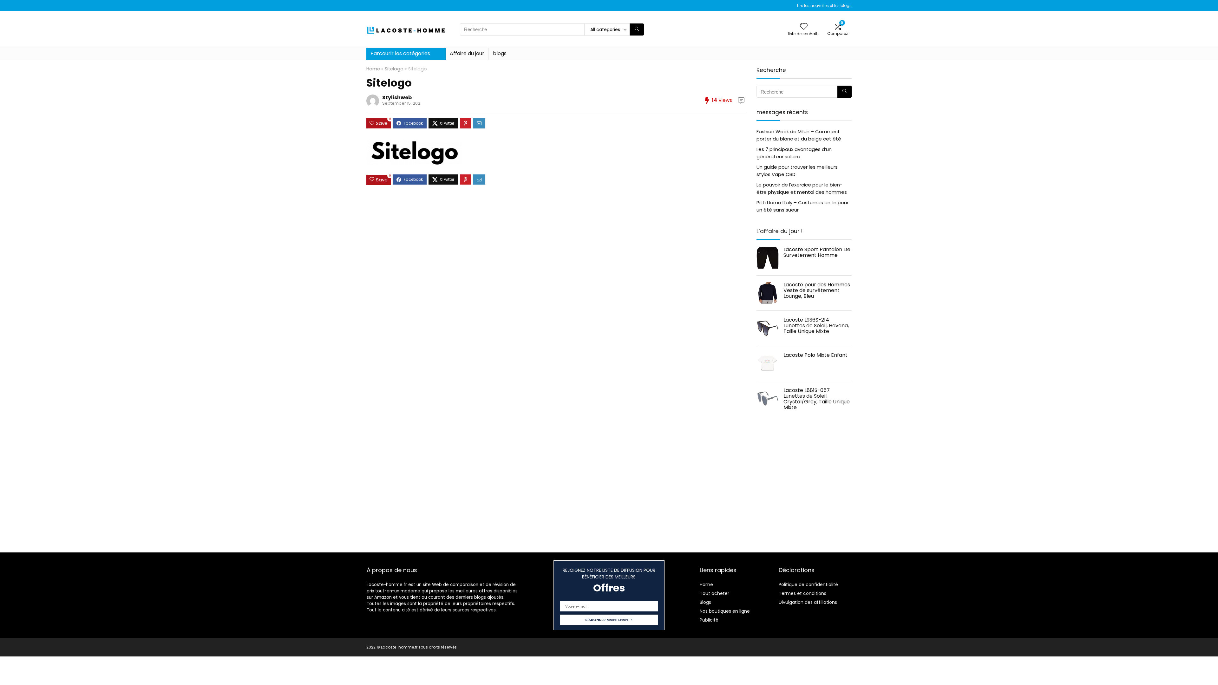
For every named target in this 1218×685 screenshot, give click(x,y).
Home (373, 69)
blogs (500, 53)
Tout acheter (714, 593)
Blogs (705, 602)
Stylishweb (397, 97)
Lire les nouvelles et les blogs (824, 5)
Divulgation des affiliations (808, 602)
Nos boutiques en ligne (725, 611)
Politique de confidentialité (808, 584)
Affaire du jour (467, 53)
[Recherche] (637, 29)
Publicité (709, 620)
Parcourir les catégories (400, 53)
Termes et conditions (802, 593)
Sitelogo (394, 69)
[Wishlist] (804, 27)
